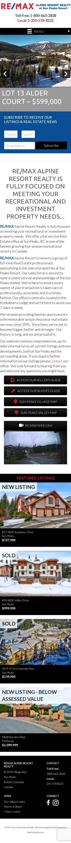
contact (57, 361)
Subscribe (51, 145)
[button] (5, 74)
